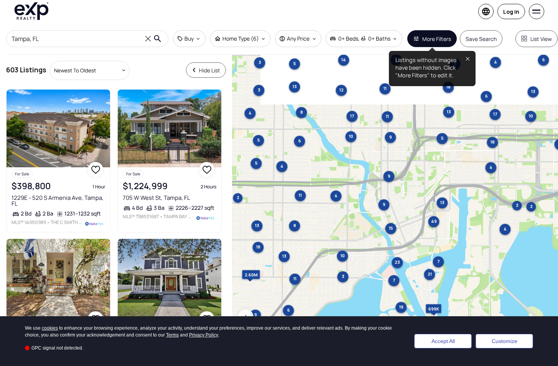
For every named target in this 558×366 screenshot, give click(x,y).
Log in (511, 11)
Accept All (443, 341)
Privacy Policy (203, 335)
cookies (50, 328)
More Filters (436, 38)
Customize (504, 341)
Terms (172, 335)
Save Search (481, 38)
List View (541, 38)
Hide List (209, 70)
